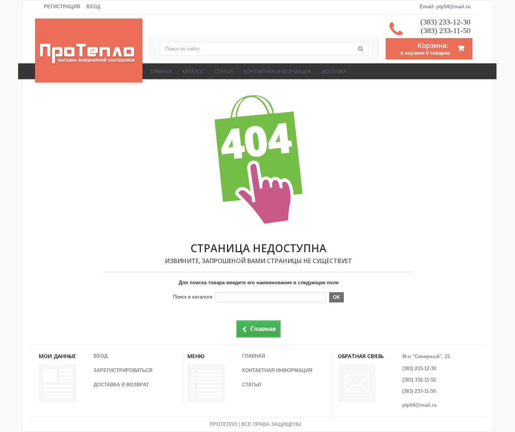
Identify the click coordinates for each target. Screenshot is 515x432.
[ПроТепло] (89, 54)
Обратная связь (361, 356)
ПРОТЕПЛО (223, 424)
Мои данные (57, 356)
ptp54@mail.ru (419, 405)
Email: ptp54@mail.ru (445, 6)
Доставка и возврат (121, 385)
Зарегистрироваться (122, 370)
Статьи (224, 71)
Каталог (193, 71)
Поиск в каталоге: (193, 297)
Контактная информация (277, 71)
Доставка (334, 71)
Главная (160, 71)
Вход (93, 6)
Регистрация (62, 6)
